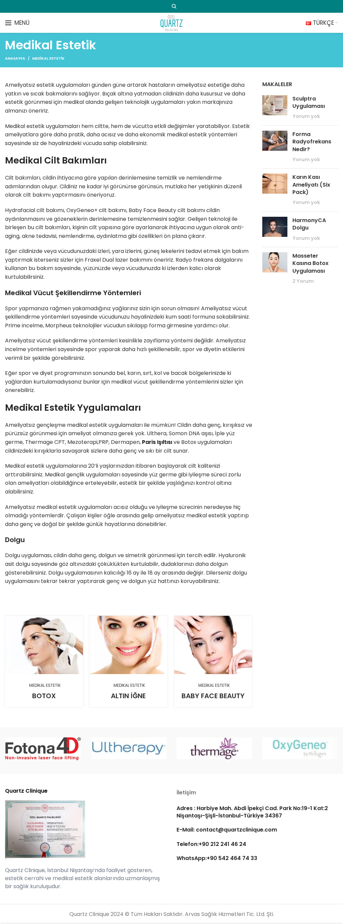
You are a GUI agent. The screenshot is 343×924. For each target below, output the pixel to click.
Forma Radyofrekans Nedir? (311, 141)
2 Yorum (303, 281)
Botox (44, 696)
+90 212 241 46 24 (222, 844)
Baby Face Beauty (213, 696)
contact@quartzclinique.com (236, 830)
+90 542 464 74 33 (232, 858)
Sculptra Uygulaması (308, 102)
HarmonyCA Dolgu (309, 224)
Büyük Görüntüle (78, 621)
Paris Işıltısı (157, 442)
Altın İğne (128, 696)
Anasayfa (15, 58)
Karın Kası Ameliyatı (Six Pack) (311, 184)
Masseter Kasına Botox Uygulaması (310, 263)
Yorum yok (306, 116)
